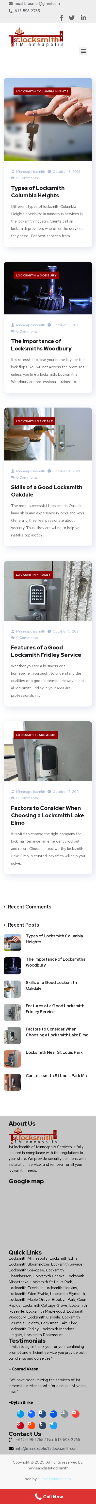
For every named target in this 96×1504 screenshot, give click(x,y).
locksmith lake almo (36, 735)
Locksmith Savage (66, 1264)
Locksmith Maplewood (45, 1311)
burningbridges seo (54, 1478)
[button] (83, 51)
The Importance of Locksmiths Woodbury (41, 345)
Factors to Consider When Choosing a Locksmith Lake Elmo (47, 815)
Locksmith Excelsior (26, 1287)
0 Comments (27, 178)
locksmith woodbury (36, 275)
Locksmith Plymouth (67, 1293)
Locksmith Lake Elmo (59, 1323)
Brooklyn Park (63, 1299)
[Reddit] (31, 1425)
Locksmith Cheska (48, 1276)
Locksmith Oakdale (34, 421)
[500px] (20, 1414)
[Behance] (31, 1414)
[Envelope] (76, 1414)
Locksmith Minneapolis (28, 1258)
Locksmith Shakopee (26, 1270)
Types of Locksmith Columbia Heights (37, 192)
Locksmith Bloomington (29, 1264)
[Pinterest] (20, 1425)
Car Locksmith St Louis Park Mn (56, 1075)
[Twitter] (53, 1425)
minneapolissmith (30, 171)
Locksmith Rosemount (43, 1334)
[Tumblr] (42, 1425)
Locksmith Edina (63, 1258)
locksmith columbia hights (42, 91)
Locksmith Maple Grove (29, 1299)
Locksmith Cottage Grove (44, 1305)
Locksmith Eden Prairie (28, 1293)
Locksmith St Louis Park (51, 1281)
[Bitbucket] (42, 1414)
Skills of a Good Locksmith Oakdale (46, 491)
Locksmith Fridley (33, 575)
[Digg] (53, 1414)
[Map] (64, 1414)
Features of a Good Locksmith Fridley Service (46, 651)
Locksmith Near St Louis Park (54, 1052)
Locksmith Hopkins (61, 1287)
